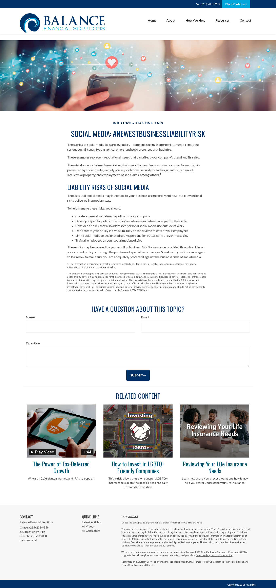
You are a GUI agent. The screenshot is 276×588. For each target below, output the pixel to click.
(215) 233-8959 (210, 4)
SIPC (212, 561)
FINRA (206, 561)
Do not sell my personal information (214, 555)
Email (145, 317)
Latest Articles (91, 522)
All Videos (88, 526)
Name (30, 317)
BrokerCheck (195, 522)
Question (33, 343)
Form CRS (133, 516)
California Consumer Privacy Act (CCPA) (227, 552)
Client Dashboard (236, 4)
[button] (170, 20)
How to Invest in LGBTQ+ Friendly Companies (138, 467)
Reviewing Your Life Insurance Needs (215, 467)
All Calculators (91, 530)
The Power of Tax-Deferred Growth (61, 467)
